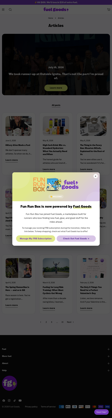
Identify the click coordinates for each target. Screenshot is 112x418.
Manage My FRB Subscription (36, 238)
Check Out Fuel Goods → (76, 238)
